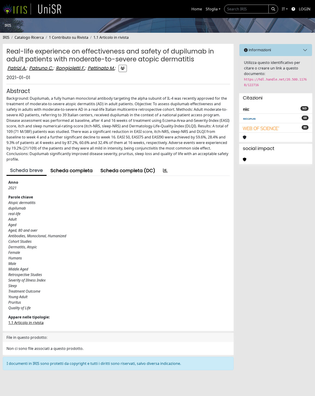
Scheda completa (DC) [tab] (128, 170)
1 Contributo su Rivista (68, 37)
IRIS (6, 37)
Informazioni (259, 50)
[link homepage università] (50, 9)
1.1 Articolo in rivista (111, 37)
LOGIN (304, 9)
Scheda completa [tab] (72, 170)
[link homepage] (17, 9)
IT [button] (283, 9)
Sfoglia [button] (212, 9)
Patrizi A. (16, 68)
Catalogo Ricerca (29, 37)
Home (196, 9)
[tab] (165, 170)
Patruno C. (41, 68)
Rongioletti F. (70, 68)
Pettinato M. (101, 68)
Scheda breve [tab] (26, 170)
